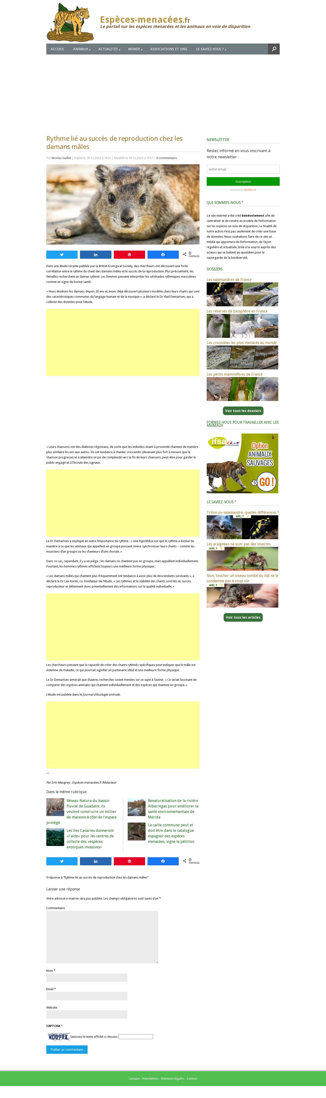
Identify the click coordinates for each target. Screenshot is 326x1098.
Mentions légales (172, 1078)
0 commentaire (166, 158)
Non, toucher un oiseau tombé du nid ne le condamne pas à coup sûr (242, 578)
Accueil (57, 49)
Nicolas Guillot (61, 158)
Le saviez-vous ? (210, 49)
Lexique (134, 1078)
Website (51, 1007)
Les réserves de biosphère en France (237, 311)
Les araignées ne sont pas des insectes (239, 544)
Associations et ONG (168, 49)
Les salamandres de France (229, 279)
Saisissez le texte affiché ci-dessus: (94, 1036)
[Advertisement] (163, 90)
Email (49, 989)
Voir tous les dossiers (243, 411)
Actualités (108, 49)
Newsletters (150, 1078)
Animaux (80, 49)
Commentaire (55, 908)
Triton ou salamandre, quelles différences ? (243, 512)
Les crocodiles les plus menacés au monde (242, 342)
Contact (192, 1078)
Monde (134, 49)
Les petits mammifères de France (235, 374)
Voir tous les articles (243, 617)
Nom (49, 970)
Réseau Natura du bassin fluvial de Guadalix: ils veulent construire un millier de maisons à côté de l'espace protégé (81, 811)
